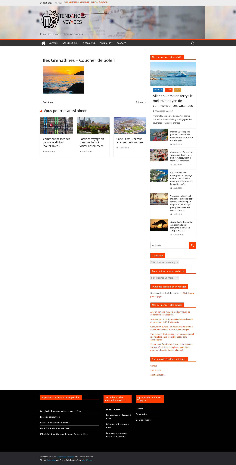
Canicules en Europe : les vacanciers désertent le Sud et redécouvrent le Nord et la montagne (181, 156)
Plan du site (106, 43)
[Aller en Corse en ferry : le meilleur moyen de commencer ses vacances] (173, 74)
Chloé (170, 111)
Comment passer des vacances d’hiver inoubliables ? (56, 142)
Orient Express (113, 409)
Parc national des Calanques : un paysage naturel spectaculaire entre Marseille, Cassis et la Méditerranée (88, 4)
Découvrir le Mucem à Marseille (54, 428)
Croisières (158, 90)
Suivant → (141, 102)
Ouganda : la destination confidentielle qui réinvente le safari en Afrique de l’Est (181, 226)
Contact (121, 43)
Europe (168, 90)
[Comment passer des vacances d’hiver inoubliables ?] (56, 119)
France (177, 90)
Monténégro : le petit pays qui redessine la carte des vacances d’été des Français (181, 136)
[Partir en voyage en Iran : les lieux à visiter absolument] (93, 119)
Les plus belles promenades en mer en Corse (61, 411)
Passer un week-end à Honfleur (54, 422)
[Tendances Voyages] (43, 43)
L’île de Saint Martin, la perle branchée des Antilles (64, 434)
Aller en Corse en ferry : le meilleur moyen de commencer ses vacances (173, 100)
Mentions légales (157, 375)
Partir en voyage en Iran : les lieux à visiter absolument (92, 142)
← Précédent (47, 102)
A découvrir (89, 43)
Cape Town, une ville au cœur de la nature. (129, 140)
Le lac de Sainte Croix (50, 417)
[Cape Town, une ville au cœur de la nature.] (130, 119)
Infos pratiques (70, 43)
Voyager (53, 43)
